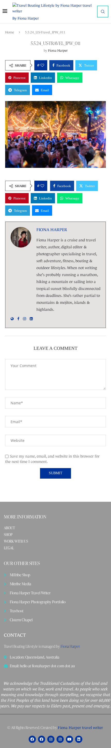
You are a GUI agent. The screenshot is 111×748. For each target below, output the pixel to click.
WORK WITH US (16, 541)
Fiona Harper (58, 50)
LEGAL (9, 548)
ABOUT (9, 528)
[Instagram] (50, 739)
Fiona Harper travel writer (80, 727)
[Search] (102, 11)
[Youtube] (69, 739)
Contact (15, 635)
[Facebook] (32, 739)
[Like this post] (42, 65)
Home (9, 32)
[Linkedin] (78, 739)
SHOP (8, 534)
